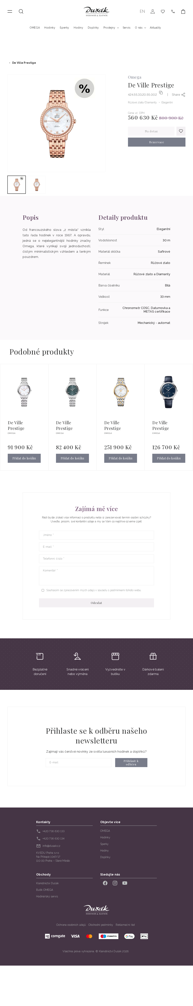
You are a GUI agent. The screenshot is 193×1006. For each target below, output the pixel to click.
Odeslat (96, 603)
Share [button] (176, 94)
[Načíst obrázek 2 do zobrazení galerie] (37, 185)
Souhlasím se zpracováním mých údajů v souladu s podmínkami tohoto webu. (93, 590)
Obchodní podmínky (100, 924)
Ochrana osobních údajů (71, 924)
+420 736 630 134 (54, 838)
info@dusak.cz (51, 845)
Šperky (104, 843)
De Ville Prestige (24, 62)
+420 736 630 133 (54, 831)
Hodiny (104, 850)
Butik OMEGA (44, 889)
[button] (21, 11)
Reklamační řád (125, 924)
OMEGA (105, 830)
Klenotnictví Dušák (47, 883)
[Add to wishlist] (180, 131)
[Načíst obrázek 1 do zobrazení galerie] (17, 185)
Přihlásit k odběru (131, 762)
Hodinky (105, 837)
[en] (142, 11)
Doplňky (105, 857)
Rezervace (156, 142)
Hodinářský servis (47, 896)
